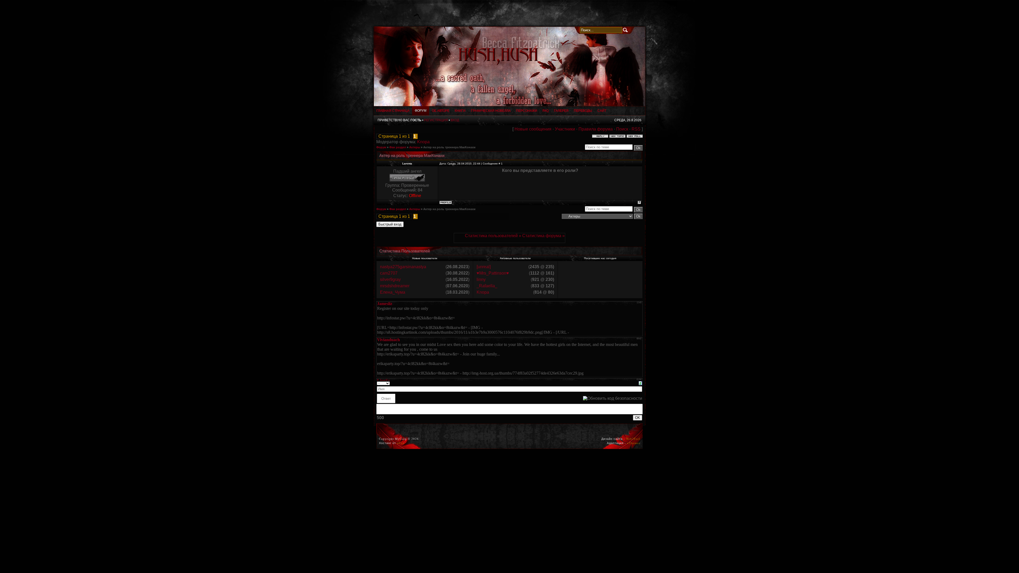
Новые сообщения (533, 129)
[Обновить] (640, 383)
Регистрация (436, 120)
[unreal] (484, 266)
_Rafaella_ (487, 286)
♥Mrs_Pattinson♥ (493, 273)
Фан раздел (397, 147)
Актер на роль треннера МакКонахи (449, 147)
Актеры (414, 147)
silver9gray (390, 279)
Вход (455, 120)
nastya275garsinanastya (403, 266)
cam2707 (389, 273)
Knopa (423, 142)
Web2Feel (633, 439)
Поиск (622, 129)
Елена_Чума (392, 292)
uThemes (633, 443)
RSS (636, 129)
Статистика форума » (543, 235)
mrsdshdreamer (394, 286)
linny (481, 279)
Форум (381, 147)
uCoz (400, 443)
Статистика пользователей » (493, 235)
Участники (565, 129)
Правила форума (595, 129)
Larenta (407, 163)
